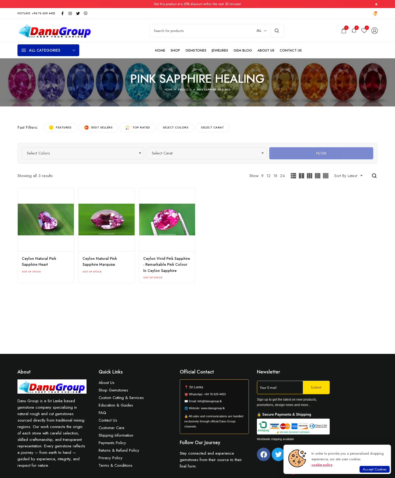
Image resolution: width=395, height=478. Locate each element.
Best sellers (102, 127)
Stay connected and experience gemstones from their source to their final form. (211, 459)
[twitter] (78, 13)
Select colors (176, 127)
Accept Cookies (374, 469)
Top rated (141, 127)
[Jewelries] (220, 50)
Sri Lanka (196, 387)
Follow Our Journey (200, 442)
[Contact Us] (291, 50)
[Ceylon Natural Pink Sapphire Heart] (46, 219)
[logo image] (55, 30)
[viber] (85, 13)
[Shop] (175, 50)
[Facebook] (263, 454)
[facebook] (62, 13)
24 (282, 176)
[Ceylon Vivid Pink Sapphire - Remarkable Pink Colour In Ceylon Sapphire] (167, 219)
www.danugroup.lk (212, 408)
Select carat (212, 127)
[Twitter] (278, 454)
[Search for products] (277, 30)
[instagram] (70, 13)
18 (275, 176)
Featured (63, 127)
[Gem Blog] (243, 50)
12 (268, 176)
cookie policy (321, 464)
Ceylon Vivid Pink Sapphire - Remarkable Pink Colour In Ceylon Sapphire (166, 264)
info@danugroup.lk (210, 401)
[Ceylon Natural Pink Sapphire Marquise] (106, 219)
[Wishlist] (364, 30)
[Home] (160, 50)
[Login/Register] (374, 30)
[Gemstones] (195, 50)
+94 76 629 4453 (215, 394)
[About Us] (265, 50)
